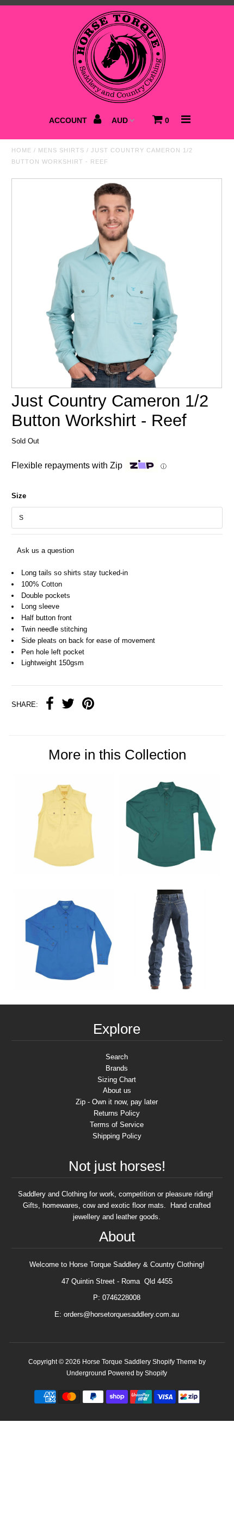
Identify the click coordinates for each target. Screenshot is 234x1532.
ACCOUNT (69, 120)
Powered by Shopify (137, 1373)
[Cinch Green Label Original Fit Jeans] (169, 987)
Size (18, 496)
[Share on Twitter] (68, 705)
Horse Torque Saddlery (116, 1362)
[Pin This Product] (88, 705)
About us (117, 1090)
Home (21, 150)
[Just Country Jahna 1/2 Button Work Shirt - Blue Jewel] (64, 987)
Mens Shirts (61, 150)
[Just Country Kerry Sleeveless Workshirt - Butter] (64, 872)
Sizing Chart (116, 1080)
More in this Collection (117, 754)
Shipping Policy (117, 1136)
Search (117, 1057)
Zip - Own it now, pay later (117, 1102)
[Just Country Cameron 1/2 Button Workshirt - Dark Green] (169, 872)
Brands (117, 1068)
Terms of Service (117, 1125)
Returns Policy (117, 1113)
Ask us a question (45, 550)
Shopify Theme (174, 1362)
